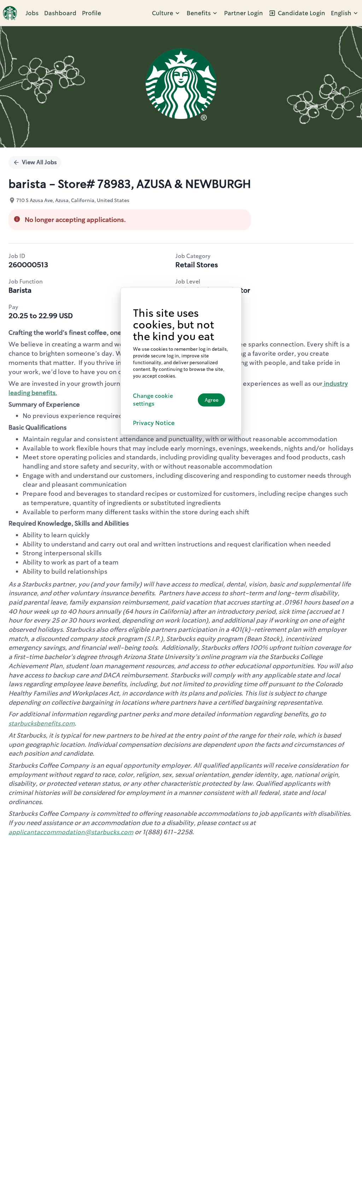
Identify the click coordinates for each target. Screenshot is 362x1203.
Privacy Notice (154, 423)
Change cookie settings (153, 399)
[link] (10, 13)
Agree (211, 400)
